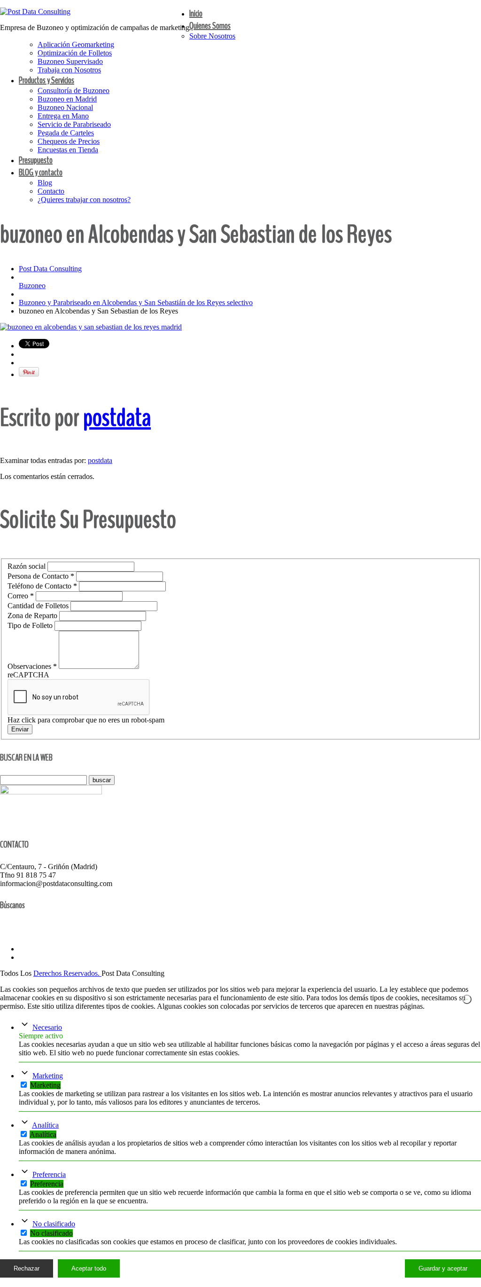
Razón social (27, 566)
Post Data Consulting (50, 269)
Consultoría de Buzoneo (73, 90)
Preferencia (49, 1174)
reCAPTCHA (28, 675)
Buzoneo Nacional (65, 107)
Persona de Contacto (41, 576)
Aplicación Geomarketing (76, 44)
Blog (45, 183)
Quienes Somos (210, 25)
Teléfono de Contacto (42, 586)
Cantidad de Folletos (39, 606)
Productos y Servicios (46, 80)
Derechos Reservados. (67, 973)
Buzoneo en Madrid (67, 99)
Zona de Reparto (33, 616)
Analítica (45, 1125)
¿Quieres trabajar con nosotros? (84, 200)
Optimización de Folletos (75, 53)
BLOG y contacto (40, 172)
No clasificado (53, 1224)
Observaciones (32, 666)
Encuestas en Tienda (68, 150)
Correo (21, 596)
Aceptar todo (88, 1268)
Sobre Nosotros (212, 36)
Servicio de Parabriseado (74, 124)
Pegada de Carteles (66, 133)
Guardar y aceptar (443, 1268)
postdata (117, 417)
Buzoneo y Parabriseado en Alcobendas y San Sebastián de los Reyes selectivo (136, 302)
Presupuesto (36, 160)
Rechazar (26, 1268)
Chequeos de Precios (69, 141)
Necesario (47, 1027)
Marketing (47, 1076)
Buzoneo (32, 286)
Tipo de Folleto (31, 625)
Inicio (195, 13)
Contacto (51, 191)
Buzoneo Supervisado (70, 61)
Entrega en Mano (63, 116)
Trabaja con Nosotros (69, 70)
